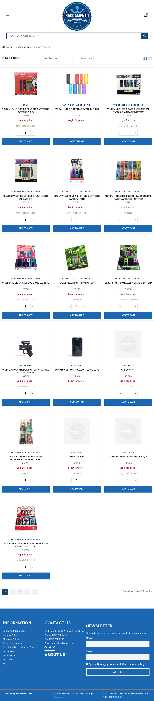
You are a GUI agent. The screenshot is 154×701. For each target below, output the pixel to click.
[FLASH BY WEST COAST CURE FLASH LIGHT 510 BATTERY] (26, 171)
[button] (145, 15)
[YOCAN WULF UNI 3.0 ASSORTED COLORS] (77, 345)
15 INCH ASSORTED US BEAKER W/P (128, 456)
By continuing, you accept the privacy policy (116, 664)
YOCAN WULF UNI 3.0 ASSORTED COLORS (77, 370)
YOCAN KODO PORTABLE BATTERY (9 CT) (77, 109)
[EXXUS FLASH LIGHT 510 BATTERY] (77, 258)
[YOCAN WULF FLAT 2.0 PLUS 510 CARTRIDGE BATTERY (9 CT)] (26, 85)
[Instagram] (54, 647)
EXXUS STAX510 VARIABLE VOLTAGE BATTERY (128, 283)
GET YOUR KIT (77, 141)
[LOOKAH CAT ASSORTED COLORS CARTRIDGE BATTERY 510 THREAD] (26, 432)
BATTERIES (26, 365)
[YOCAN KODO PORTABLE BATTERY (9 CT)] (77, 85)
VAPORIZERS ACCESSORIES (77, 105)
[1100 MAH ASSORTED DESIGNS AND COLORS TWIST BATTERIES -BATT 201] (128, 171)
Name (89, 638)
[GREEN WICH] (128, 345)
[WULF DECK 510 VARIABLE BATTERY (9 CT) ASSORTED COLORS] (26, 519)
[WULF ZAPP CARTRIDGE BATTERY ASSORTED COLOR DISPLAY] (26, 345)
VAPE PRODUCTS (25, 47)
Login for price (76, 120)
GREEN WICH (128, 370)
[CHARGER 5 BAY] (77, 432)
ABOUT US (55, 654)
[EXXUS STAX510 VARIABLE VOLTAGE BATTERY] (128, 258)
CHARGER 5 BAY (77, 456)
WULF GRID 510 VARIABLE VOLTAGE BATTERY (25, 283)
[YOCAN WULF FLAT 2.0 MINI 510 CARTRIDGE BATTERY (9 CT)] (77, 171)
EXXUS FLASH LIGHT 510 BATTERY (77, 283)
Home (9, 47)
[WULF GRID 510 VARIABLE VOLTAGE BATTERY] (25, 258)
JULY (25, 105)
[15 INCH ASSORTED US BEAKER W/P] (128, 432)
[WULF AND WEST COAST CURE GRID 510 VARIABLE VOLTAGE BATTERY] (128, 85)
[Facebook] (46, 647)
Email (89, 651)
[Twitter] (50, 647)
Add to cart (25, 141)
